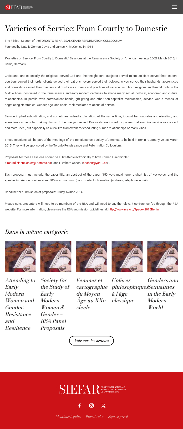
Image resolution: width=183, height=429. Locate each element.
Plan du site (94, 416)
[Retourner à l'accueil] (19, 7)
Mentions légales (68, 416)
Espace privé (117, 416)
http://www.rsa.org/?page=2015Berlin (133, 209)
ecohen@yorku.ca (95, 163)
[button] (174, 7)
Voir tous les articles (91, 340)
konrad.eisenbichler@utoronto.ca (28, 163)
